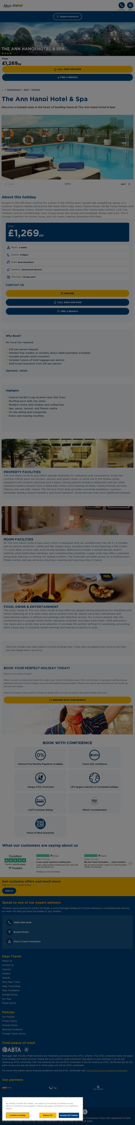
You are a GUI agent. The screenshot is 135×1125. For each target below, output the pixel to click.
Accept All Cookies (69, 1115)
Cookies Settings (17, 1115)
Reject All (47, 1115)
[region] (42, 1109)
